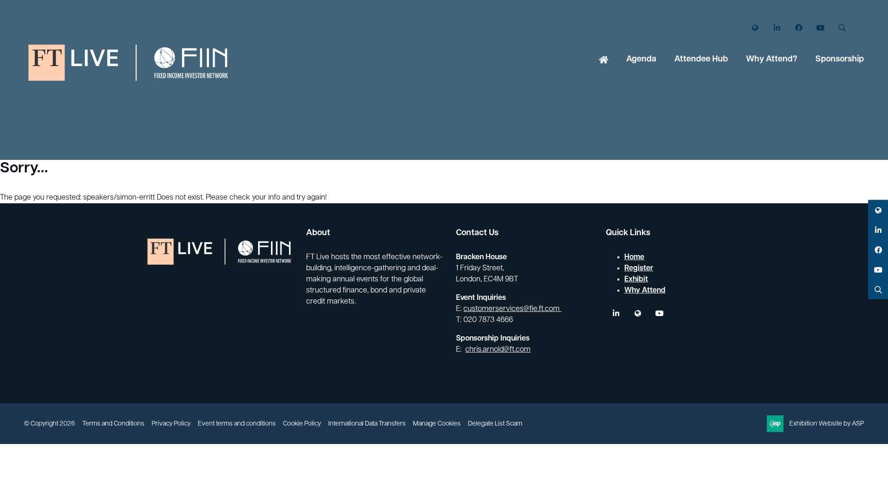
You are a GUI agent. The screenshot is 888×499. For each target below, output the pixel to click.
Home (603, 60)
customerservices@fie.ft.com (512, 309)
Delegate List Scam (495, 423)
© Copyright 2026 (49, 423)
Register (638, 268)
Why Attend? (771, 59)
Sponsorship (839, 59)
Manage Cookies (437, 423)
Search (842, 28)
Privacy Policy (171, 423)
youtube (659, 313)
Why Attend (645, 290)
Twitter (755, 28)
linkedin (616, 313)
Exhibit (636, 279)
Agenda (641, 59)
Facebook (798, 28)
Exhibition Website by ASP (826, 423)
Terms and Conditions (113, 423)
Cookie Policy (302, 423)
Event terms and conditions (237, 423)
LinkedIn (777, 28)
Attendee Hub (701, 59)
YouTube (820, 28)
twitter (638, 313)
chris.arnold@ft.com (497, 349)
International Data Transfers (367, 423)
